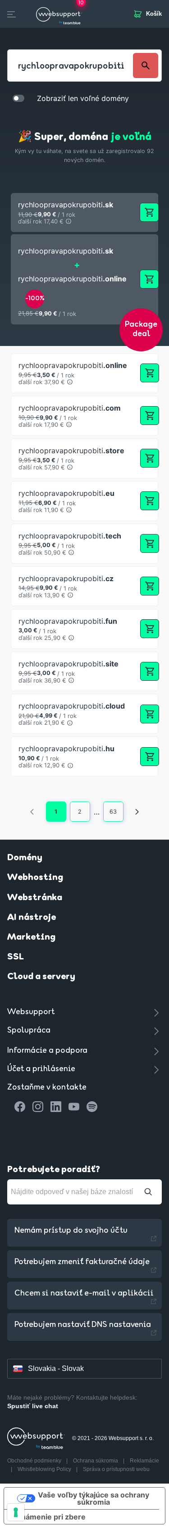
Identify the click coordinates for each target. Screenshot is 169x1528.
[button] (84, 212)
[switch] (18, 98)
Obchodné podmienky (35, 1461)
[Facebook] (19, 1106)
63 (113, 811)
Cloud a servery (41, 976)
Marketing (31, 937)
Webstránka (34, 897)
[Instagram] (37, 1106)
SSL (15, 957)
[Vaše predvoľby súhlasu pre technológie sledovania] (15, 1512)
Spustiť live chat (32, 1406)
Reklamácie (144, 1461)
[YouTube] (74, 1106)
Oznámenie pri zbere (48, 1516)
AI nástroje (31, 917)
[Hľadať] (148, 1191)
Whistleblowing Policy (45, 1469)
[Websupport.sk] (59, 14)
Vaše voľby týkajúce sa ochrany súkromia (93, 1498)
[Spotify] (92, 1106)
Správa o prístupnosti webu (116, 1469)
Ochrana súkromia (96, 1461)
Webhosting (35, 877)
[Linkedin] (55, 1106)
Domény (24, 858)
